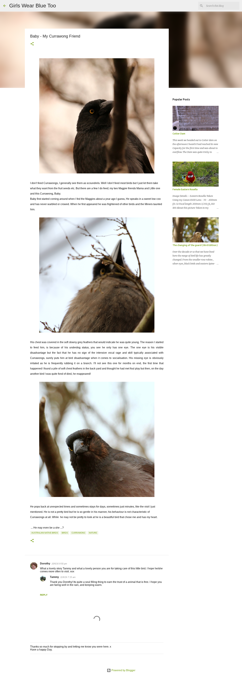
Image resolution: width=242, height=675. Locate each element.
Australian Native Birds (44, 533)
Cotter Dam (179, 133)
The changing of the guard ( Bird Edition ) (195, 245)
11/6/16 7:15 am (68, 577)
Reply (43, 595)
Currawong (78, 533)
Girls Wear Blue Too (32, 6)
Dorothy (45, 563)
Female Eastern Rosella (185, 189)
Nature (93, 533)
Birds (65, 533)
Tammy (54, 577)
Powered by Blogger (123, 670)
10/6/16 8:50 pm (59, 563)
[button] (32, 44)
